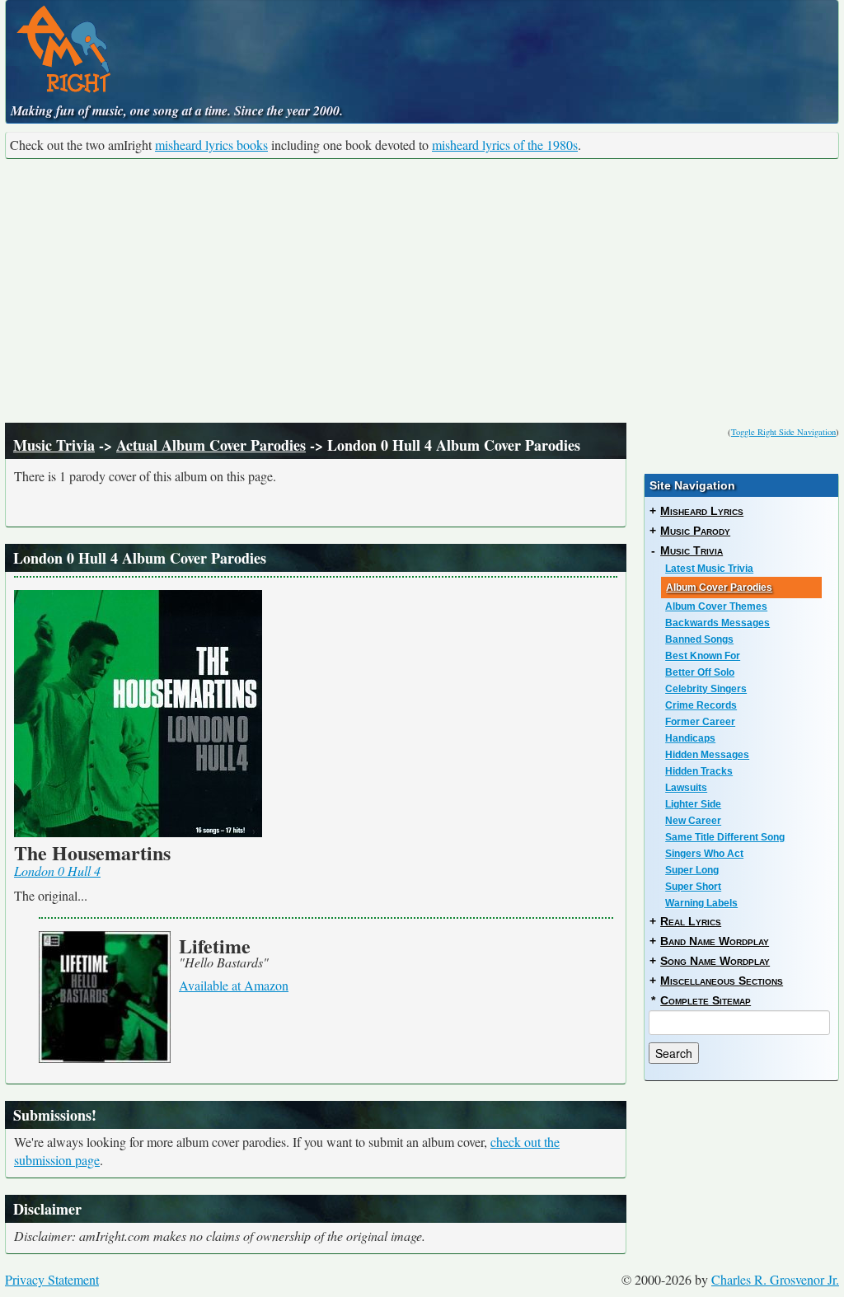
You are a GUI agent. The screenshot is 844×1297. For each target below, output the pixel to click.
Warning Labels (701, 903)
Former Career (700, 722)
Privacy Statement (52, 1279)
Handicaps (690, 738)
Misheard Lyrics (701, 510)
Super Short (693, 886)
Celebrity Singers (706, 689)
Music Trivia (54, 445)
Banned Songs (699, 639)
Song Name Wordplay (715, 960)
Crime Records (701, 705)
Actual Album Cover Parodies (211, 445)
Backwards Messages (717, 623)
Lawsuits (686, 788)
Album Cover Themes (716, 606)
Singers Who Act (704, 853)
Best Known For (702, 656)
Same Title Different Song (725, 837)
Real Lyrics (690, 921)
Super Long (692, 870)
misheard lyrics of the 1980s (505, 144)
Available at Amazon (233, 985)
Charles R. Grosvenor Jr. (775, 1279)
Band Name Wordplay (714, 941)
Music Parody (695, 530)
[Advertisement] (422, 291)
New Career (693, 820)
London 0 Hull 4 (57, 870)
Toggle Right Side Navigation (783, 432)
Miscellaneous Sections (721, 980)
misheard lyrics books (211, 144)
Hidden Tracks (699, 771)
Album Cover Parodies (719, 587)
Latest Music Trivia (709, 568)
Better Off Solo (699, 672)
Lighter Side (693, 804)
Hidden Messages (707, 755)
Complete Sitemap (705, 1000)
